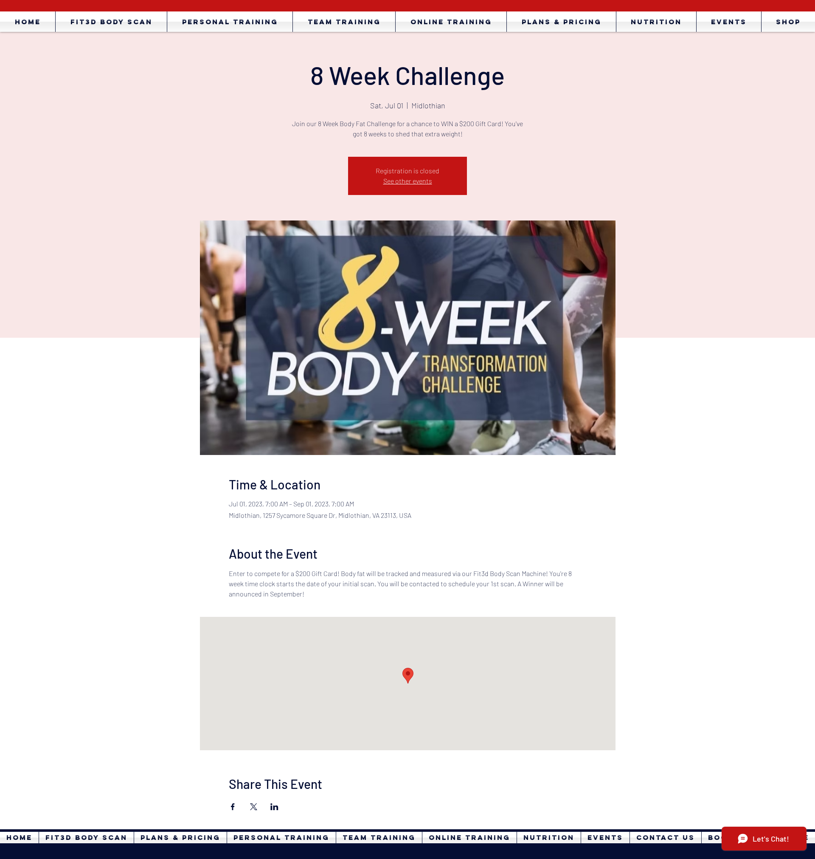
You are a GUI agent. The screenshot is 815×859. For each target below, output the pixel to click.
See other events (407, 181)
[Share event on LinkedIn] (274, 806)
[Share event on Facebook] (233, 806)
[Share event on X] (254, 806)
